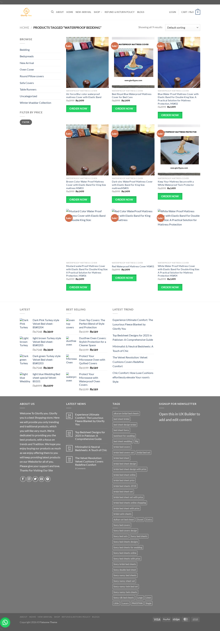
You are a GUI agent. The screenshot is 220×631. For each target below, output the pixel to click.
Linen (148, 597)
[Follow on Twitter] (35, 479)
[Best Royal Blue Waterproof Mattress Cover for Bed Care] (133, 62)
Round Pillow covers (32, 76)
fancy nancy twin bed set (126, 586)
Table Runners (28, 89)
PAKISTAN (137, 603)
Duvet (140, 519)
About (60, 12)
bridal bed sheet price (124, 480)
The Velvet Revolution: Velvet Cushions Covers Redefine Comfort (130, 362)
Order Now (78, 108)
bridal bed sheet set (123, 491)
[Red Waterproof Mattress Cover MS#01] (133, 234)
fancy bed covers (122, 525)
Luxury (125, 603)
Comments (80, 468)
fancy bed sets (121, 536)
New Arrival (83, 12)
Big (136, 441)
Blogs (140, 12)
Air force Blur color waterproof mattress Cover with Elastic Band (83, 96)
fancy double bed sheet (125, 569)
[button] (5, 622)
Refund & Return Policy (120, 12)
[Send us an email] (41, 479)
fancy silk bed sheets (124, 597)
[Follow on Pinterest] (48, 479)
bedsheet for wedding (124, 435)
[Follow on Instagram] (29, 479)
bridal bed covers (122, 446)
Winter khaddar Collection (35, 102)
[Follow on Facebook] (23, 479)
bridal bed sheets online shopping (130, 502)
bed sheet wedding (123, 441)
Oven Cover (27, 69)
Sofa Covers (27, 82)
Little (116, 603)
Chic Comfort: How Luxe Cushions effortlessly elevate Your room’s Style (133, 377)
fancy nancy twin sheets (125, 592)
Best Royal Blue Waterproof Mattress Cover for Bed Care (131, 96)
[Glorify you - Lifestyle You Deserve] (33, 12)
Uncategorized (28, 96)
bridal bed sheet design (125, 463)
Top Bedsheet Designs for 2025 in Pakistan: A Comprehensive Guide (133, 337)
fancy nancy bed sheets (125, 575)
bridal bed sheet (121, 458)
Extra (149, 519)
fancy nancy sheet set (124, 581)
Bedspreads (27, 56)
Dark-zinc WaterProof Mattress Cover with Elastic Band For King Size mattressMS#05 (132, 184)
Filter (25, 122)
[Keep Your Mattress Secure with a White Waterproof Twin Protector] (179, 150)
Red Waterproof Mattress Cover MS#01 (133, 266)
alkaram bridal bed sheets (126, 413)
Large (140, 597)
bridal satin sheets (122, 514)
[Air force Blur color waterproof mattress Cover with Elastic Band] (87, 62)
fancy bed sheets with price (127, 558)
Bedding (25, 49)
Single (148, 603)
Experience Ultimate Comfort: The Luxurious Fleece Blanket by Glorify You (133, 324)
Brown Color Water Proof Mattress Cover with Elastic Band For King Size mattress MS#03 (86, 184)
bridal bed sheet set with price (128, 497)
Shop (97, 12)
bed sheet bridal (121, 419)
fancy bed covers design (125, 530)
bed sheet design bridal (125, 424)
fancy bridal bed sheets (125, 564)
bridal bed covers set (124, 452)
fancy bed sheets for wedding (128, 547)
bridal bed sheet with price (126, 508)
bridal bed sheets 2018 (125, 486)
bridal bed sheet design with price (130, 469)
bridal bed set (143, 452)
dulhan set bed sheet (124, 519)
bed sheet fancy (121, 430)
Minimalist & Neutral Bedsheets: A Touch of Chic (133, 348)
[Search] (52, 12)
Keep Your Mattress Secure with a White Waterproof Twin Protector (176, 183)
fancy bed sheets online (125, 553)
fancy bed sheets (139, 536)
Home (69, 12)
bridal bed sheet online (125, 474)
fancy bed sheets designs (126, 541)
